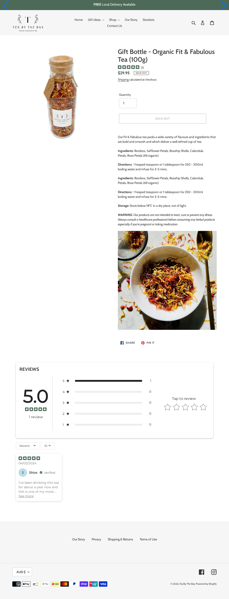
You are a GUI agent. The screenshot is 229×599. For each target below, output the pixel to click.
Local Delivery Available (114, 4)
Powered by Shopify (206, 583)
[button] (6, 5)
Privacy (96, 539)
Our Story (78, 539)
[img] (128, 67)
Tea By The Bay (187, 583)
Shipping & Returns (120, 539)
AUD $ (21, 572)
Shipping (123, 79)
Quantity (125, 95)
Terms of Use (148, 539)
